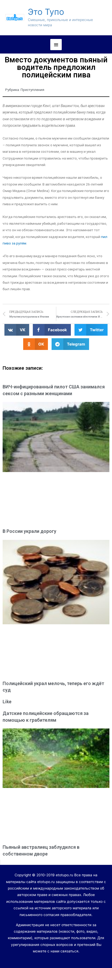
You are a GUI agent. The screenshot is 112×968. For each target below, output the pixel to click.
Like (7, 701)
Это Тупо (46, 12)
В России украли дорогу (29, 531)
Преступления (32, 90)
